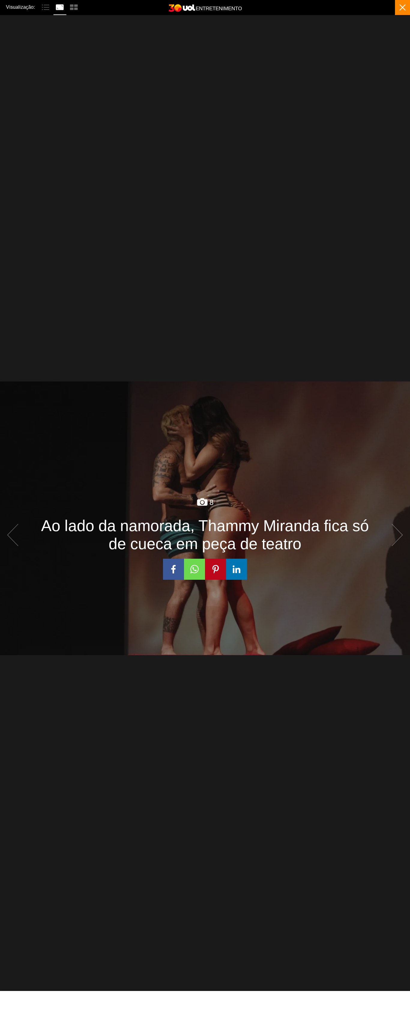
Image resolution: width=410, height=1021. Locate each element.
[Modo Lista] (46, 7)
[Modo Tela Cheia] (60, 7)
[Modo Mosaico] (74, 7)
